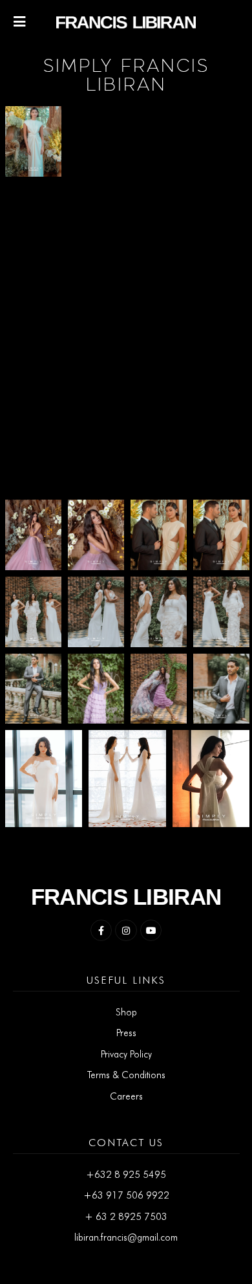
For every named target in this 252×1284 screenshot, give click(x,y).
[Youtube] (151, 931)
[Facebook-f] (101, 931)
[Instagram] (126, 931)
